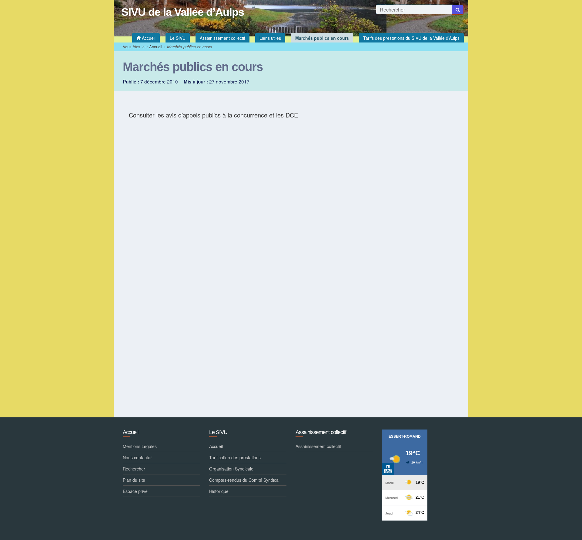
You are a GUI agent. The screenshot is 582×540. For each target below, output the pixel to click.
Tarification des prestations (235, 457)
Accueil (155, 46)
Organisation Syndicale (231, 469)
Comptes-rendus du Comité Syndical (244, 480)
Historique (219, 491)
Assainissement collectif (318, 446)
